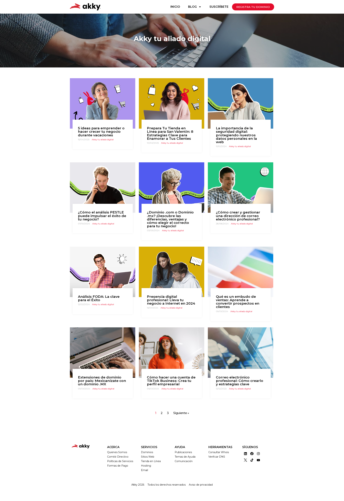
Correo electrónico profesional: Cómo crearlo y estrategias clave (239, 380)
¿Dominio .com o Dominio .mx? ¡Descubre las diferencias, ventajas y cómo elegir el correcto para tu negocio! (170, 219)
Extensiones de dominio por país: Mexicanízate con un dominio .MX (102, 380)
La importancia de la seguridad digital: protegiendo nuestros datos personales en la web (236, 135)
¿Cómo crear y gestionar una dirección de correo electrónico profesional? (238, 215)
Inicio (175, 6)
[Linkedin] (245, 453)
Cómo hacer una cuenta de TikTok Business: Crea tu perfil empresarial (171, 380)
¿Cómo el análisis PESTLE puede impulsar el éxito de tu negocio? (102, 215)
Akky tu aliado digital (103, 139)
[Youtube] (258, 460)
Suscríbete (218, 6)
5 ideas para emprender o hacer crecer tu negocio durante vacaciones (101, 131)
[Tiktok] (252, 460)
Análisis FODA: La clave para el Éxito (99, 298)
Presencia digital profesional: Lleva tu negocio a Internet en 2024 (171, 299)
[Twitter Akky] (245, 460)
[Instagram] (258, 453)
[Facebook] (252, 453)
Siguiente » (181, 413)
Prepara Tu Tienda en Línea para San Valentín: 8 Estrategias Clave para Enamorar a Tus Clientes (170, 133)
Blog (192, 6)
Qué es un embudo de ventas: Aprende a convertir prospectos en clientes (237, 301)
